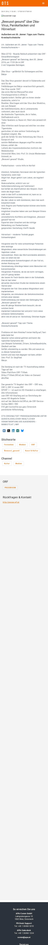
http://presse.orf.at (11, 502)
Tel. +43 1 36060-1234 (24, 933)
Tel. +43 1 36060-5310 (24, 926)
